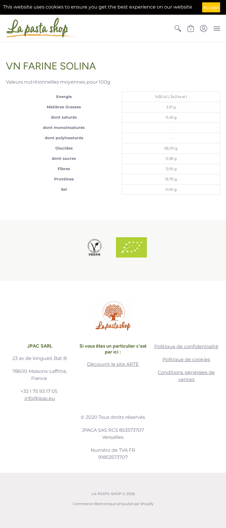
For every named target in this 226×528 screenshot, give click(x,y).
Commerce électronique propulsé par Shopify (113, 504)
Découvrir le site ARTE (113, 364)
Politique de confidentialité (186, 346)
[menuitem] (177, 28)
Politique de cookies (186, 359)
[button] (177, 28)
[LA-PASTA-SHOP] (42, 28)
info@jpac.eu (39, 398)
